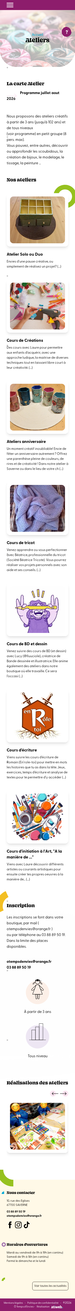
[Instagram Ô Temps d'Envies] (18, 1225)
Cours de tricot (21, 543)
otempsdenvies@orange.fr (29, 929)
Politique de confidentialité (43, 1303)
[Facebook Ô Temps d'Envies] (10, 1225)
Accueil (37, 35)
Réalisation (43, 1307)
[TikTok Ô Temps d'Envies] (26, 1225)
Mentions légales (13, 1303)
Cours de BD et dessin (27, 644)
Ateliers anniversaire (26, 442)
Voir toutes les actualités (50, 1286)
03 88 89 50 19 (19, 968)
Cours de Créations (25, 341)
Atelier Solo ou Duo (25, 255)
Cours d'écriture (22, 750)
